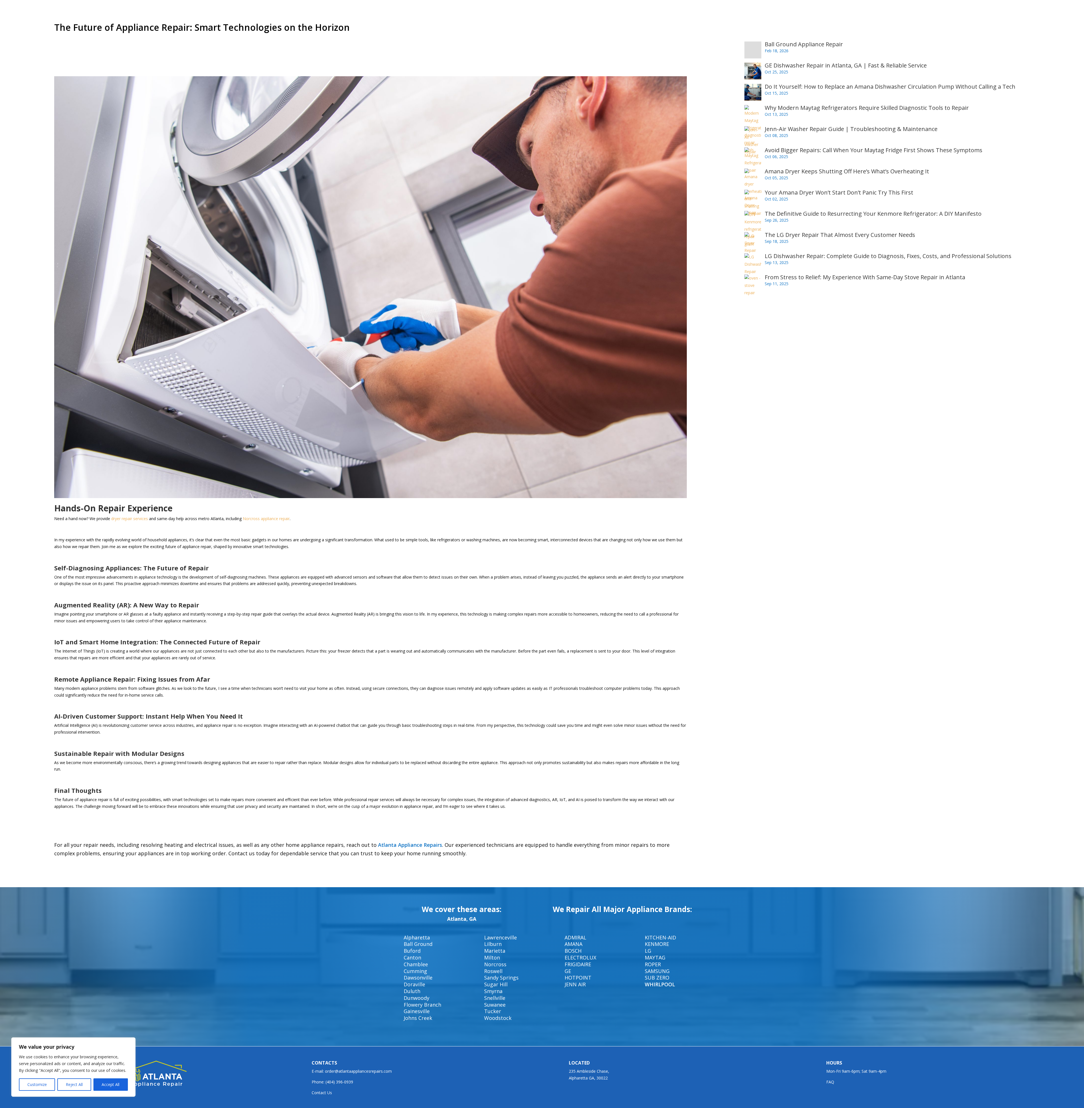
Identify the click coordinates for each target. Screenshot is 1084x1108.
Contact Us (322, 1092)
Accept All (110, 1084)
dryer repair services (129, 518)
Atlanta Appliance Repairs (410, 844)
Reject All (74, 1084)
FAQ (830, 1082)
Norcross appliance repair (266, 518)
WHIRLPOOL (660, 984)
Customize (37, 1084)
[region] (73, 1067)
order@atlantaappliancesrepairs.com (358, 1071)
